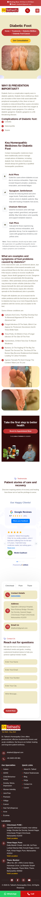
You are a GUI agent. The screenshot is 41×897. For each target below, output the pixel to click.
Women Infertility (9, 789)
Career (26, 788)
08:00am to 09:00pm (21, 2)
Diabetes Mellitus (29, 31)
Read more (11, 548)
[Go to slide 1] (17, 561)
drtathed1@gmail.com (21, 4)
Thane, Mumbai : (13, 860)
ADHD (5, 773)
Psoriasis (6, 797)
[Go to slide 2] (18, 561)
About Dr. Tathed (30, 769)
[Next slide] (36, 543)
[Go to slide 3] (20, 561)
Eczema (6, 815)
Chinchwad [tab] (9, 586)
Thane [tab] (29, 586)
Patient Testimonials (31, 773)
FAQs (26, 780)
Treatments (16, 31)
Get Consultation (20, 41)
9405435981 (15, 596)
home (7, 31)
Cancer (6, 804)
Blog (25, 777)
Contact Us (28, 784)
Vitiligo (5, 800)
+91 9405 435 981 (13, 758)
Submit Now (10, 711)
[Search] (27, 10)
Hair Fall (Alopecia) (10, 808)
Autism (5, 769)
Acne (5, 812)
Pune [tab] (21, 586)
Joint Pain (7, 793)
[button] (37, 11)
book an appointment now (20, 431)
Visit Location (12, 838)
